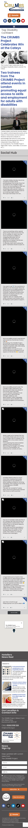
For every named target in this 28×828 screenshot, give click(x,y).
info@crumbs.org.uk (8, 728)
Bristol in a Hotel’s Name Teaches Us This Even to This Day (19, 683)
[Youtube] (23, 21)
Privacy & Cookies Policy (8, 825)
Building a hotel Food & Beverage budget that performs (18, 696)
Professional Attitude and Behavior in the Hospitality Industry (18, 668)
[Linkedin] (14, 21)
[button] (14, 26)
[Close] (21, 623)
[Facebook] (5, 21)
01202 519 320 (13, 725)
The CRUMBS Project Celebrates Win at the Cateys (12, 42)
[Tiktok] (18, 21)
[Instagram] (9, 21)
